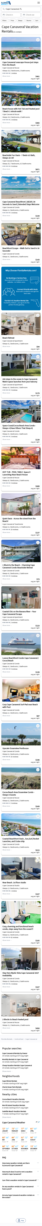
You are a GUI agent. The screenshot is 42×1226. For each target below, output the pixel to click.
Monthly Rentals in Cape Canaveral (15, 1059)
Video (5, 833)
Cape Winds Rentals (9, 1081)
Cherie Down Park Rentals (12, 1087)
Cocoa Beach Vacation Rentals (13, 1099)
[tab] (21, 1164)
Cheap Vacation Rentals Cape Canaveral (17, 1065)
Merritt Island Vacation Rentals (13, 1105)
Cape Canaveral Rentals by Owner (14, 1053)
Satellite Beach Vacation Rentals (14, 1111)
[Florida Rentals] (6, 5)
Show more (6, 76)
